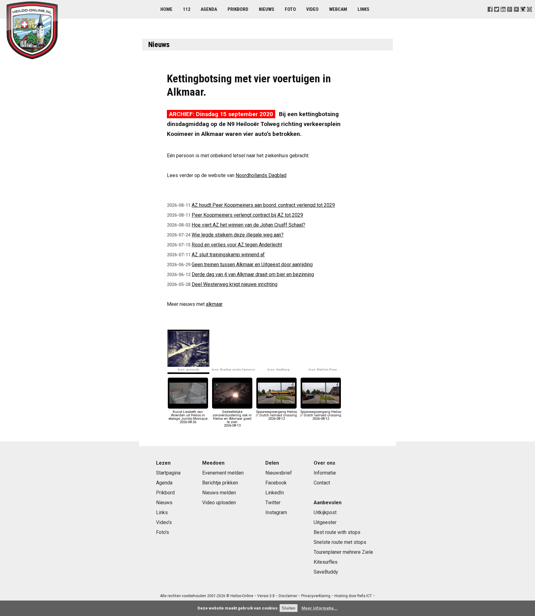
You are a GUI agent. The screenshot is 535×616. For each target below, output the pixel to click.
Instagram (276, 512)
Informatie (325, 473)
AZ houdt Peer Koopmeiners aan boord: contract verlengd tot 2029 (263, 205)
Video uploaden (219, 502)
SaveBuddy (326, 572)
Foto (290, 9)
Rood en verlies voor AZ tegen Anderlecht (237, 245)
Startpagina (168, 473)
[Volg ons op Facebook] (490, 17)
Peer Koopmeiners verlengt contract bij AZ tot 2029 (247, 215)
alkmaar (214, 304)
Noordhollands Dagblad (261, 175)
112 (186, 9)
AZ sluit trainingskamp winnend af (228, 255)
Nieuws (266, 9)
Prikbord (238, 9)
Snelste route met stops (340, 542)
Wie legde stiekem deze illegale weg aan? (238, 235)
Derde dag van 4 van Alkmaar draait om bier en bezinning (253, 274)
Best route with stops (337, 532)
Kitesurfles (325, 562)
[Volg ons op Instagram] (522, 17)
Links (363, 9)
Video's (164, 522)
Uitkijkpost (325, 512)
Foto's (162, 532)
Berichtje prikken (220, 483)
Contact (322, 483)
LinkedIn (274, 493)
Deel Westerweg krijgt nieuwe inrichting (234, 284)
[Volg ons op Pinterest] (529, 17)
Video (312, 9)
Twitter (273, 502)
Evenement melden (223, 473)
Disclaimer (288, 596)
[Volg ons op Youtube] (516, 17)
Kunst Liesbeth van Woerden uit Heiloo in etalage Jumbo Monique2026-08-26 (187, 417)
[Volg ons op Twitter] (496, 17)
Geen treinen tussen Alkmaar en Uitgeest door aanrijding (252, 264)
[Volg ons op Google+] (509, 17)
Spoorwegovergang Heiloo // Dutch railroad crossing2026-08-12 (276, 415)
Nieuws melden (219, 493)
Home (166, 9)
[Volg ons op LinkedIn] (503, 17)
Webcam (338, 9)
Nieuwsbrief (278, 473)
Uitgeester (325, 522)
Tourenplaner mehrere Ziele (343, 552)
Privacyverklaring (315, 596)
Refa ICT (364, 596)
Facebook (276, 483)
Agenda (209, 9)
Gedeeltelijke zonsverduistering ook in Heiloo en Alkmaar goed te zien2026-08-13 (232, 418)
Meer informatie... (319, 608)
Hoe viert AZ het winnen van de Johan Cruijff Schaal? (248, 225)
